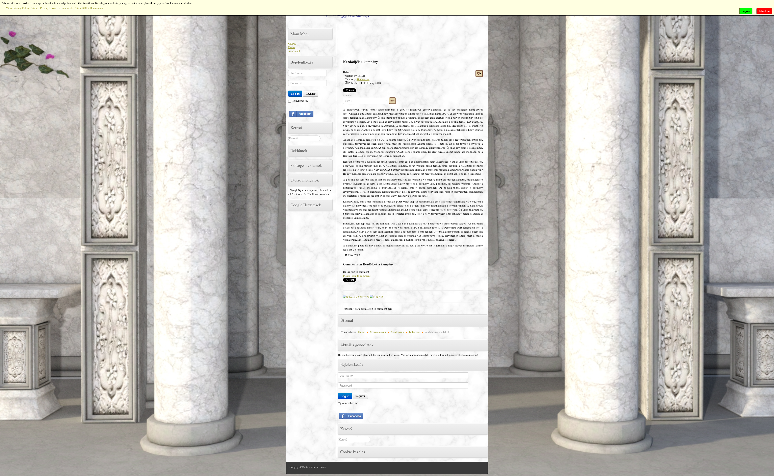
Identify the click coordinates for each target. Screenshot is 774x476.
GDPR (292, 43)
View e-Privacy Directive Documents (52, 8)
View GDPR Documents (89, 8)
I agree (746, 11)
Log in (295, 94)
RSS (381, 296)
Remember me (299, 100)
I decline (764, 11)
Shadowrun (363, 79)
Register (310, 93)
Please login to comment (356, 276)
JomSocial (294, 51)
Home (291, 47)
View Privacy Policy (17, 8)
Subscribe (363, 296)
